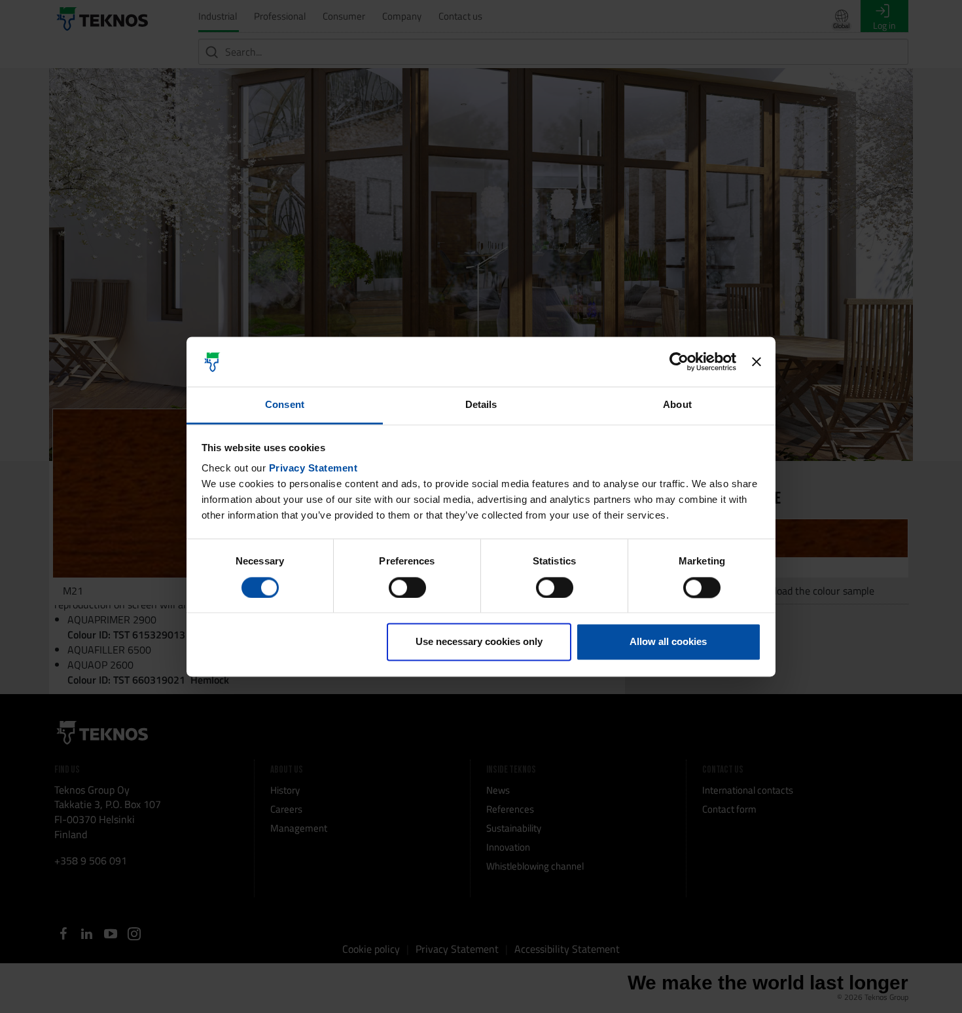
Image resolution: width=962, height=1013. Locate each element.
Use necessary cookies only (479, 642)
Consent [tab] (284, 405)
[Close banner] (756, 361)
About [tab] (677, 405)
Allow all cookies (668, 642)
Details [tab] (481, 405)
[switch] (407, 587)
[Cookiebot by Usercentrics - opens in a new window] (679, 361)
